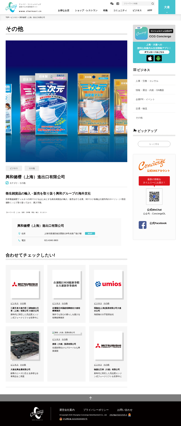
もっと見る (154, 144)
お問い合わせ (124, 409)
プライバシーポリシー (96, 409)
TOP (7, 17)
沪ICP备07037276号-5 (118, 415)
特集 (105, 10)
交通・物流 (141, 108)
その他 (139, 117)
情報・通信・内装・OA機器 (150, 90)
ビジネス (14, 17)
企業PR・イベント (145, 99)
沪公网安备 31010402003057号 (75, 419)
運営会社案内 (67, 409)
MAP (90, 233)
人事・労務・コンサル (147, 81)
